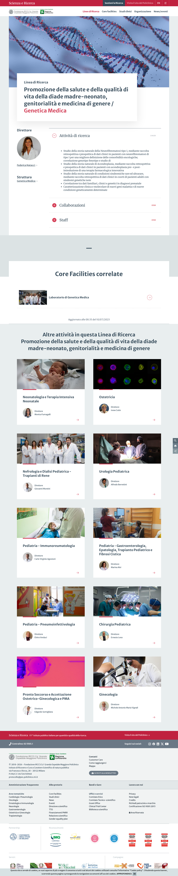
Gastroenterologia (17, 809)
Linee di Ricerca (91, 11)
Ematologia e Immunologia (21, 803)
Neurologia (14, 806)
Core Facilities (55, 794)
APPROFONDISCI (124, 874)
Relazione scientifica (58, 815)
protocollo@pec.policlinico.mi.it (23, 777)
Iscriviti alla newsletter (105, 773)
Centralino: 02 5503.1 (22, 744)
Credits (132, 800)
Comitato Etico (96, 797)
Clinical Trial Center (97, 806)
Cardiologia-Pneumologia (21, 797)
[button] (105, 135)
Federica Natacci (26, 165)
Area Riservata (137, 812)
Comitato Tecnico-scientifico (102, 800)
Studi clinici (125, 11)
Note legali (134, 797)
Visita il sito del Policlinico (136, 735)
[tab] (105, 135)
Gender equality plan (58, 819)
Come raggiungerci (97, 763)
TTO (51, 809)
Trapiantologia (15, 815)
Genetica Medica (26, 180)
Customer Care (96, 760)
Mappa (92, 766)
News (51, 800)
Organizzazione (142, 11)
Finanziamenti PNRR (58, 812)
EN (158, 3)
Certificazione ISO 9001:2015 (142, 806)
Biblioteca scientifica (98, 809)
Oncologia (13, 800)
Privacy (132, 794)
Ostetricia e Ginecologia (19, 812)
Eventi (52, 803)
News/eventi (161, 11)
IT (166, 3)
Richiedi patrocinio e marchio (142, 803)
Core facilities (109, 11)
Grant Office (94, 803)
